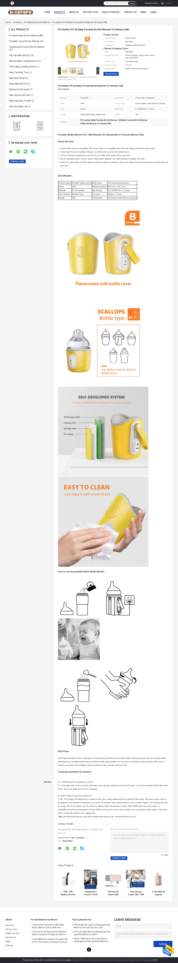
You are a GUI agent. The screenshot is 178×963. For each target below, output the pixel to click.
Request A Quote (151, 3)
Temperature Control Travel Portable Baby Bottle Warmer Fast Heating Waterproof (90, 893)
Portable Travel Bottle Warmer (24, 41)
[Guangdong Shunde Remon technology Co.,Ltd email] (12, 151)
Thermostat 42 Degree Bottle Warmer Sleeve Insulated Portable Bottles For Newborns (49, 933)
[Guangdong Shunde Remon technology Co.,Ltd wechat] (27, 151)
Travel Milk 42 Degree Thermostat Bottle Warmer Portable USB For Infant (158, 893)
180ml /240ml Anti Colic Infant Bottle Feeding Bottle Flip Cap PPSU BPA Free (91, 940)
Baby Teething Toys (19, 72)
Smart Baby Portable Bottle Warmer (96, 817)
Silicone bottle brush (19, 89)
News (143, 12)
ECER (155, 960)
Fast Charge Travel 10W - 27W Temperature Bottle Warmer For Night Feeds (136, 893)
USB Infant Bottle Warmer (72, 817)
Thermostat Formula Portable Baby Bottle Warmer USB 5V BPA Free (48, 926)
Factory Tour (90, 12)
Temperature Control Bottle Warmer (27, 47)
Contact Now (111, 74)
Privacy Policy (28, 960)
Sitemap (9, 945)
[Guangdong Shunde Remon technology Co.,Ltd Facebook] (12, 3)
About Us (74, 12)
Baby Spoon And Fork (19, 95)
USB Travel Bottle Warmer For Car (123, 817)
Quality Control (111, 12)
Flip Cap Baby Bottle (19, 55)
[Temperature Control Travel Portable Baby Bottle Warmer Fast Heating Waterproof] (90, 879)
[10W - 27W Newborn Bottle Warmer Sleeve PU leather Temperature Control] (68, 879)
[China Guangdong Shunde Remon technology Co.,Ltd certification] (17, 126)
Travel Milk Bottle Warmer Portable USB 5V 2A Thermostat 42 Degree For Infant (50, 940)
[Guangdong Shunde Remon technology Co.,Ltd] (21, 12)
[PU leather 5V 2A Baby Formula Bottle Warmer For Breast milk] (77, 50)
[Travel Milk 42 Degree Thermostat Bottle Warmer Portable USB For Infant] (158, 879)
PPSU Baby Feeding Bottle (22, 66)
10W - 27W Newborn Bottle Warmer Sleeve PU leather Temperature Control (67, 893)
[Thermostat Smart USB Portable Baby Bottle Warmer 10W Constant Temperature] (113, 879)
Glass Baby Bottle (18, 83)
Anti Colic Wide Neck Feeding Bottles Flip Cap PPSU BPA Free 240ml (92, 933)
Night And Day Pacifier (20, 100)
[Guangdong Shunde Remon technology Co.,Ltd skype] (34, 151)
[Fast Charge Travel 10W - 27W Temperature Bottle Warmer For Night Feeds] (136, 879)
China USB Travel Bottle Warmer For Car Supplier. (53, 960)
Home (47, 12)
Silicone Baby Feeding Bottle (23, 61)
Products (59, 12)
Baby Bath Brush (17, 78)
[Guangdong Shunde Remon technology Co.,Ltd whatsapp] (19, 151)
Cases (153, 12)
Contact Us (130, 12)
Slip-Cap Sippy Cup (18, 106)
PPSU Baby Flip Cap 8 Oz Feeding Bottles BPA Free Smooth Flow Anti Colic (92, 926)
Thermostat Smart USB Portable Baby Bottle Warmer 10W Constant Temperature (113, 893)
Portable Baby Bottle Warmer (37, 22)
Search (132, 3)
